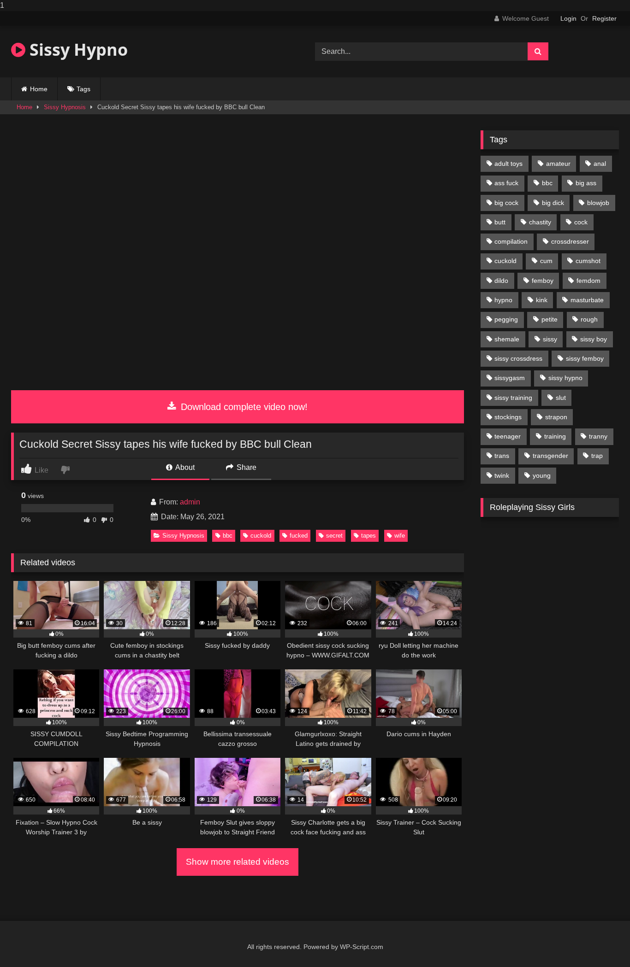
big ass (586, 183)
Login (568, 18)
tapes (368, 535)
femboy (542, 280)
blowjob (598, 202)
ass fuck (506, 183)
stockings (508, 417)
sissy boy (593, 339)
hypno (503, 300)
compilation (511, 241)
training (555, 436)
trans (501, 455)
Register (604, 18)
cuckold (260, 535)
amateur (558, 163)
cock (581, 222)
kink (541, 300)
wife (399, 535)
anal (600, 163)
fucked (299, 535)
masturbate (587, 300)
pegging (506, 319)
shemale (506, 339)
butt (499, 222)
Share (245, 467)
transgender (550, 455)
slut (561, 397)
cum (546, 260)
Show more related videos (237, 862)
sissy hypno (565, 377)
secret (334, 535)
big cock (506, 202)
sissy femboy (585, 358)
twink (501, 475)
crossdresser (570, 241)
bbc (227, 535)
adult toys (508, 163)
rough (589, 319)
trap (597, 455)
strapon (556, 417)
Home (39, 89)
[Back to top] (601, 941)
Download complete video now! (243, 407)
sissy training (513, 397)
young (542, 475)
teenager (507, 436)
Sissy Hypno (76, 49)
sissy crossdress (518, 358)
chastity (540, 222)
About (184, 467)
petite (549, 319)
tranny (598, 436)
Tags (83, 89)
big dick (553, 202)
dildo (501, 280)
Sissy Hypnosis (65, 107)
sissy (550, 339)
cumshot (588, 260)
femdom (588, 280)
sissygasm (509, 377)
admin (190, 502)
